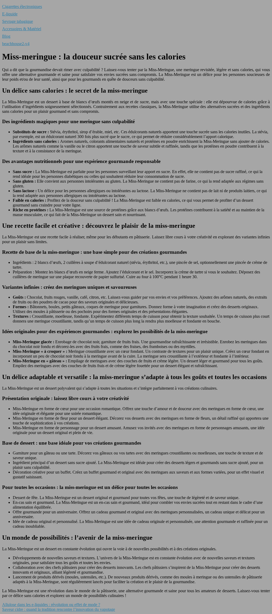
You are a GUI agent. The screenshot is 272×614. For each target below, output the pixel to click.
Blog (6, 36)
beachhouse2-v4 (15, 43)
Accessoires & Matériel (21, 29)
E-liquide (10, 14)
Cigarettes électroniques (22, 6)
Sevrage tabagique (17, 21)
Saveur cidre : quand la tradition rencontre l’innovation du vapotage (58, 609)
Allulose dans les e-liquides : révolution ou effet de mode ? (51, 604)
